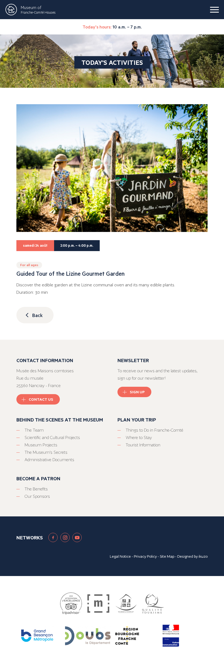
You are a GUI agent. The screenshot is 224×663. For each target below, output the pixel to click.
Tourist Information (143, 444)
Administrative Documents (49, 459)
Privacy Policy (145, 556)
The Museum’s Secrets (46, 452)
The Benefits (36, 489)
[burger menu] (214, 9)
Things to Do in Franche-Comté (154, 430)
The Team (34, 430)
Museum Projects (41, 444)
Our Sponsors (37, 496)
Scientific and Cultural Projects (52, 437)
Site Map (167, 556)
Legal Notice (120, 556)
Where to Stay (139, 437)
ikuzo (203, 556)
